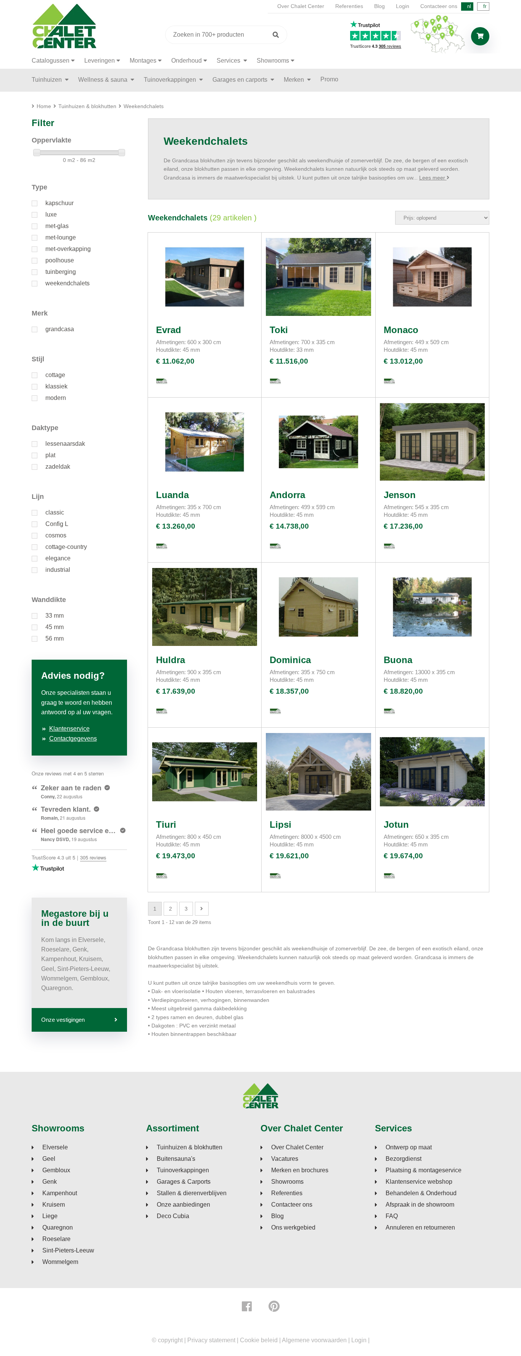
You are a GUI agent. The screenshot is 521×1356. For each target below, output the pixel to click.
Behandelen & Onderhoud (421, 1193)
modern (55, 398)
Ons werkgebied (293, 1228)
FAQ (392, 1216)
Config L (56, 524)
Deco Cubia (173, 1216)
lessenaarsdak (65, 443)
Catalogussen (50, 60)
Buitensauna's (176, 1159)
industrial (57, 569)
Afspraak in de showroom (420, 1205)
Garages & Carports (184, 1182)
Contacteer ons (438, 6)
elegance (58, 558)
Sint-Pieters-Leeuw (68, 1251)
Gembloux (56, 1170)
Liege (50, 1216)
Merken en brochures (299, 1170)
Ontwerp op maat (409, 1147)
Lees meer (433, 178)
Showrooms (273, 60)
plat (50, 455)
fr (484, 6)
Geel (48, 1159)
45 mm (54, 627)
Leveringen (99, 60)
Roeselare (56, 1239)
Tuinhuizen (47, 79)
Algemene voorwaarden (314, 1340)
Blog (379, 6)
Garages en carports (240, 79)
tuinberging (60, 272)
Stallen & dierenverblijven (192, 1193)
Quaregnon (57, 1228)
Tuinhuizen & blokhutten (189, 1147)
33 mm (54, 615)
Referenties (349, 6)
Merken (295, 79)
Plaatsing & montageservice (424, 1170)
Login (402, 6)
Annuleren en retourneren (420, 1228)
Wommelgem (60, 1262)
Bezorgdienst (403, 1159)
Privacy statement (211, 1340)
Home (44, 106)
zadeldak (57, 466)
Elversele (55, 1147)
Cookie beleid (259, 1340)
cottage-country (66, 547)
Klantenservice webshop (419, 1182)
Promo (329, 79)
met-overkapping (68, 249)
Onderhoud (186, 60)
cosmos (55, 535)
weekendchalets (67, 283)
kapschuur (59, 203)
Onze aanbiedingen (183, 1205)
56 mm (54, 638)
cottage (55, 375)
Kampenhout (59, 1193)
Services (229, 60)
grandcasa (59, 329)
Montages (143, 60)
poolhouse (59, 260)
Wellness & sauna (103, 79)
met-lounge (60, 237)
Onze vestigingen (63, 1019)
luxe (51, 214)
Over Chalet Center (300, 6)
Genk (49, 1182)
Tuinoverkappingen (171, 79)
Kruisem (53, 1205)
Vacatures (284, 1159)
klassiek (56, 386)
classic (54, 512)
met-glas (57, 226)
